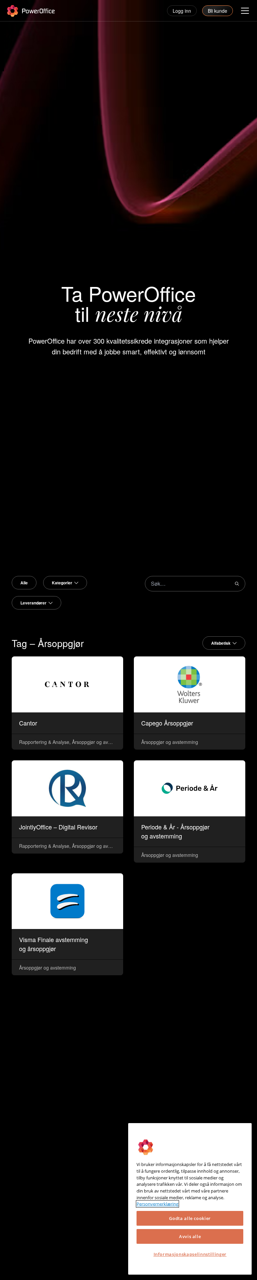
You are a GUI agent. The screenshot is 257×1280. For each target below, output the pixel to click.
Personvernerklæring (157, 1204)
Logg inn (182, 10)
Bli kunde (217, 10)
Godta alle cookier (190, 1218)
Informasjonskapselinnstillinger (190, 1254)
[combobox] (65, 582)
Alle (24, 583)
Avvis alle (190, 1236)
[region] (190, 1199)
